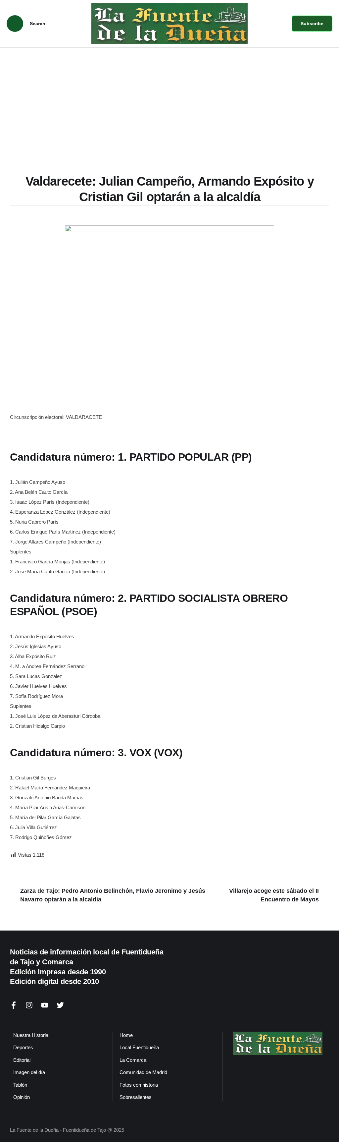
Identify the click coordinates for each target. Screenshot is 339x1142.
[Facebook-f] (13, 1005)
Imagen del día (29, 1072)
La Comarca (133, 1060)
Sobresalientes (136, 1097)
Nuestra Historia (30, 1035)
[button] (312, 23)
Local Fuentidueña (139, 1047)
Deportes (23, 1047)
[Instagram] (29, 1005)
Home (126, 1035)
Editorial (21, 1060)
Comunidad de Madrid (143, 1072)
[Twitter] (60, 1005)
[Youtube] (44, 1005)
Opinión (21, 1097)
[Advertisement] (169, 97)
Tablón (20, 1085)
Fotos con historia (139, 1085)
